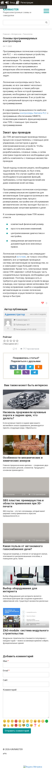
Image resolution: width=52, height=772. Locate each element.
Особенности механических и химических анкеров (23, 459)
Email (6, 670)
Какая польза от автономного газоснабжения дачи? (23, 547)
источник (21, 256)
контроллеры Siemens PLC (33, 113)
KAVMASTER (10, 9)
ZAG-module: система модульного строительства (26, 632)
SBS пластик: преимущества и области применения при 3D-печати (23, 503)
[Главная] (2, 2)
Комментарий (9, 689)
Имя (6, 661)
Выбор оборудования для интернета (20, 590)
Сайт (5, 680)
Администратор (15, 314)
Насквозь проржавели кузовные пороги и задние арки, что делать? (24, 415)
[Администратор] (8, 322)
